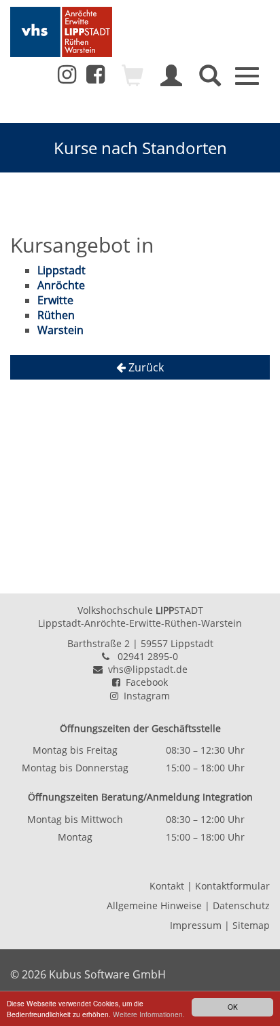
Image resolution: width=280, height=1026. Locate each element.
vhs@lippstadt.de (145, 669)
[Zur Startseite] (61, 32)
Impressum (196, 925)
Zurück (145, 367)
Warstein (60, 330)
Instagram (144, 695)
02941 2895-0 (148, 656)
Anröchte (61, 285)
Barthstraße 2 (98, 643)
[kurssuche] (210, 81)
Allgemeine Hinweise (154, 905)
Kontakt (167, 885)
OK (233, 1007)
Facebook (144, 682)
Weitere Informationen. (149, 1014)
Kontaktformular (232, 885)
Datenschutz (241, 905)
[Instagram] (67, 75)
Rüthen (56, 315)
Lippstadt (61, 270)
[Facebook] (95, 78)
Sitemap (251, 925)
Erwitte (55, 300)
